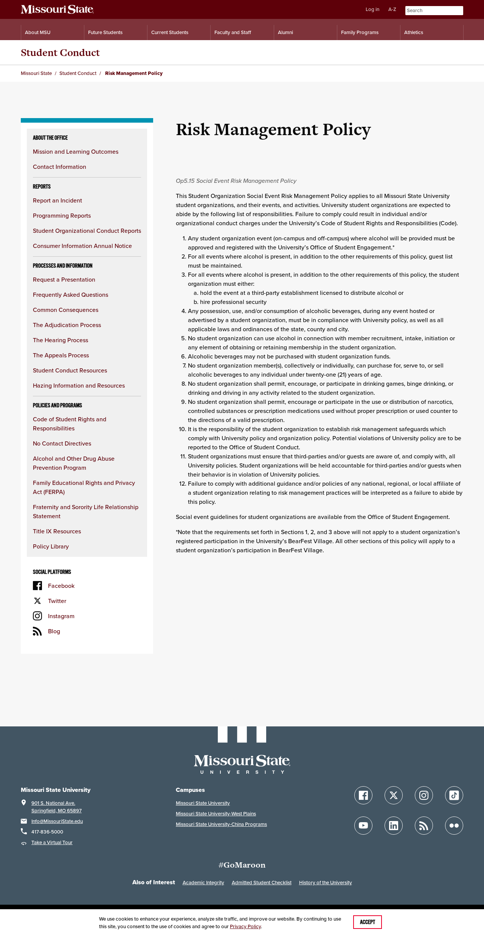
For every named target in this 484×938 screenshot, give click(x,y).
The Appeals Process (61, 355)
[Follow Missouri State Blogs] (424, 825)
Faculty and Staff (232, 32)
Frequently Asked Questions (70, 294)
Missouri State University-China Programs (221, 824)
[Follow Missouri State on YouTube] (363, 825)
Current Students (169, 32)
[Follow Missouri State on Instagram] (424, 795)
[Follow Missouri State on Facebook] (363, 795)
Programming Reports (62, 215)
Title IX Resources (57, 531)
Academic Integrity (203, 882)
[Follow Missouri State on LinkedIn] (394, 825)
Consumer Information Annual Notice (82, 246)
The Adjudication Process (67, 325)
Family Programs (360, 32)
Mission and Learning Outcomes (75, 151)
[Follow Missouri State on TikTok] (454, 795)
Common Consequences (65, 309)
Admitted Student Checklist (262, 882)
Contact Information (59, 166)
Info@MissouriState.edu (57, 821)
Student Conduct (60, 52)
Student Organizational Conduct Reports (87, 230)
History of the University (325, 882)
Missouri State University (203, 803)
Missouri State (36, 73)
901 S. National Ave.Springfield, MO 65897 (56, 806)
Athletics (413, 32)
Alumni (285, 32)
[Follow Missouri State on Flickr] (454, 825)
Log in (372, 9)
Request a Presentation (64, 279)
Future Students (105, 32)
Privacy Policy (245, 926)
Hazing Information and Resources (79, 385)
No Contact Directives (62, 443)
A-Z (392, 9)
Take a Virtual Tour (52, 842)
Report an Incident (57, 200)
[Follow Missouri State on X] (394, 795)
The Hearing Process (60, 340)
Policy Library (51, 546)
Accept (367, 922)
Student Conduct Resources (70, 370)
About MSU (37, 32)
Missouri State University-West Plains (216, 813)
